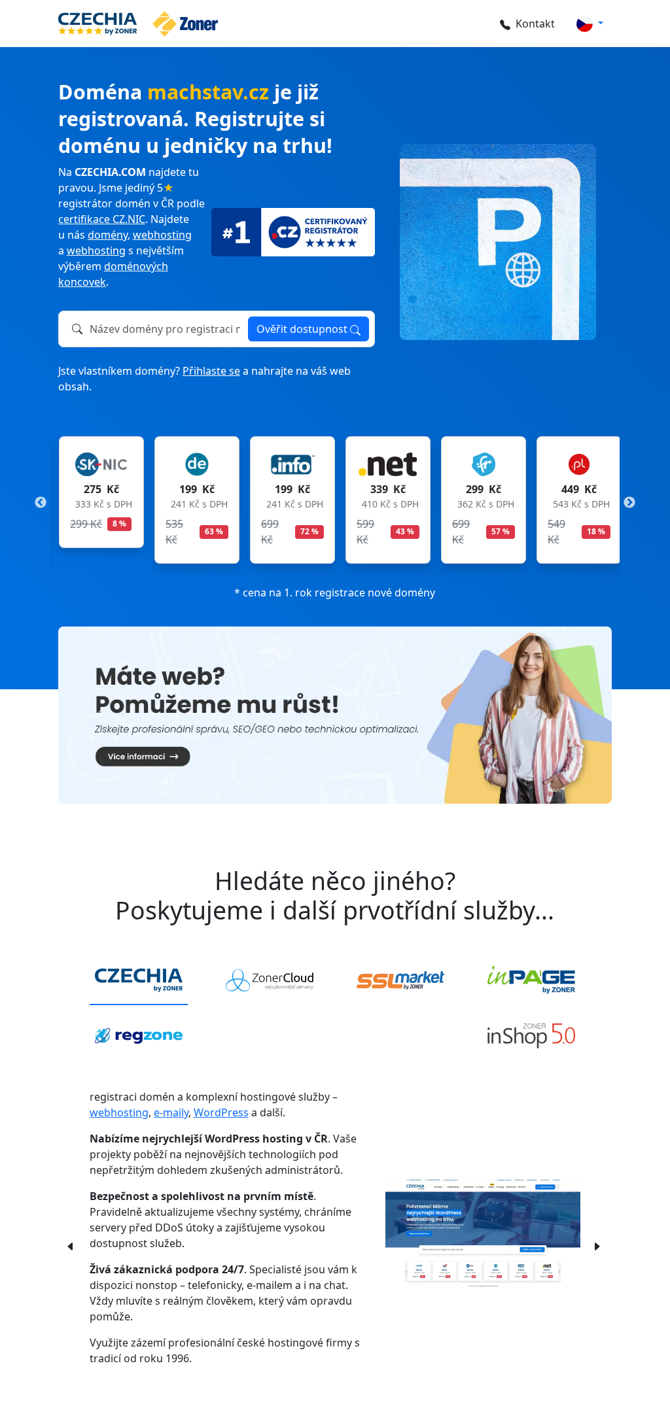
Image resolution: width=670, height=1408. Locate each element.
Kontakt (535, 23)
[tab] (139, 981)
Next (629, 502)
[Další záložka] (596, 1245)
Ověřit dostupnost (303, 329)
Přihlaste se (211, 371)
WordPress (221, 1112)
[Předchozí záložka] (70, 1245)
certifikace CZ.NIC (101, 219)
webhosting (162, 235)
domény (108, 235)
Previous (40, 502)
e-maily (171, 1112)
